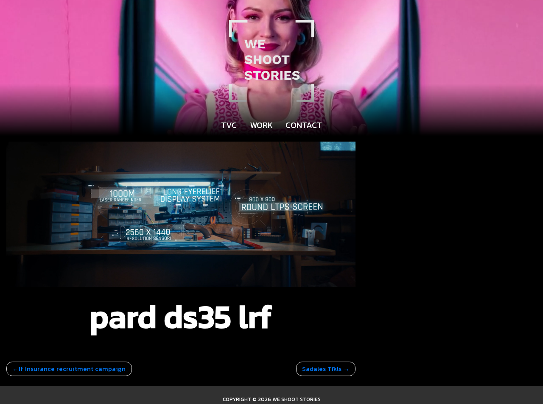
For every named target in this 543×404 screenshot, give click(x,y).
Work (261, 125)
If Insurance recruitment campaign (72, 368)
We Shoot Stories (296, 399)
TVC (229, 125)
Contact (303, 125)
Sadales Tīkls (321, 368)
